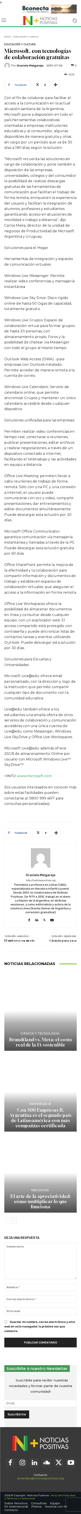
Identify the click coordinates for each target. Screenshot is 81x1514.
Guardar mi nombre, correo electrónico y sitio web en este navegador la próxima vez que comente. (39, 1326)
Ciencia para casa (63, 940)
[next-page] (14, 1221)
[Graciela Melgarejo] (7, 65)
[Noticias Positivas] (40, 20)
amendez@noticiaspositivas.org (40, 1478)
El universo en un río (19, 940)
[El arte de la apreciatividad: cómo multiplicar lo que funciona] (40, 1173)
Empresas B (40, 1103)
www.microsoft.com (34, 776)
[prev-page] (7, 1221)
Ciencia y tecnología (40, 1033)
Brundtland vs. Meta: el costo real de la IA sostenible (40, 1042)
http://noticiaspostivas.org (41, 880)
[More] (55, 85)
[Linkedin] (36, 919)
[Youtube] (52, 919)
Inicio (7, 36)
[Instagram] (22, 1462)
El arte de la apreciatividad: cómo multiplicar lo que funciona (40, 1201)
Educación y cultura (26, 36)
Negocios (40, 1190)
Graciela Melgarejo (30, 65)
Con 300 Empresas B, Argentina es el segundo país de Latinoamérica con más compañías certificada (41, 1117)
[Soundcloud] (46, 1462)
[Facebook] (29, 919)
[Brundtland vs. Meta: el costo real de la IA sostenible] (40, 1011)
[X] (44, 919)
